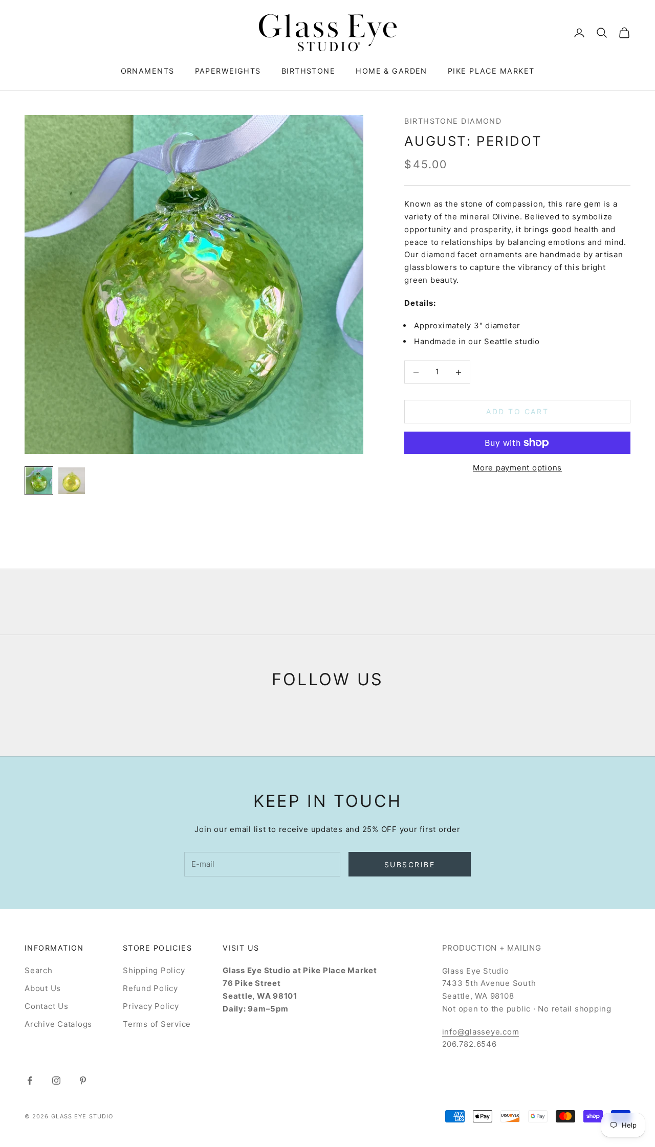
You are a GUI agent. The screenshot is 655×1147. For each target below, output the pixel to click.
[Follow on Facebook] (30, 1080)
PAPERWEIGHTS (228, 70)
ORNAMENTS (147, 70)
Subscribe (409, 864)
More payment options (517, 468)
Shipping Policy (154, 970)
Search (39, 970)
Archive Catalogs (58, 1024)
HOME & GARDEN (391, 70)
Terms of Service (157, 1024)
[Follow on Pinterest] (83, 1080)
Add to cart (517, 412)
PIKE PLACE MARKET (491, 70)
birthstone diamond (452, 121)
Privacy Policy (151, 1006)
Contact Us (47, 1006)
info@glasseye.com (480, 1032)
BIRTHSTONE (308, 70)
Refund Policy (150, 988)
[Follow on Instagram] (56, 1080)
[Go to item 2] (71, 480)
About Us (43, 988)
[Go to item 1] (39, 480)
